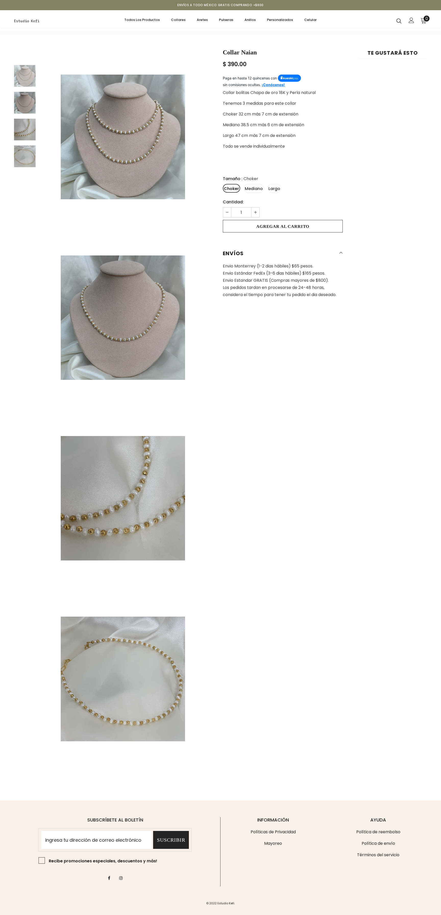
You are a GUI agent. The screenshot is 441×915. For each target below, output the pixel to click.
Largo (274, 189)
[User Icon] (411, 20)
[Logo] (44, 20)
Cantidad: (233, 202)
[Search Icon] (398, 20)
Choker (231, 189)
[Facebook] (109, 878)
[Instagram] (121, 878)
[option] (123, 137)
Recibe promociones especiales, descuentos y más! (103, 861)
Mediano (254, 189)
